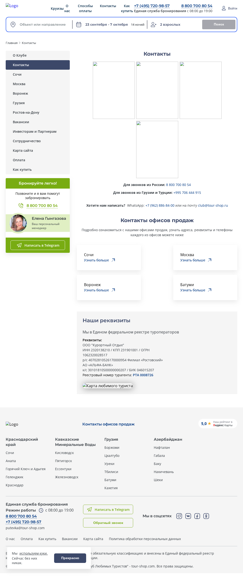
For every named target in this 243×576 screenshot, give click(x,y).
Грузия (19, 103)
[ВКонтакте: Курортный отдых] (188, 516)
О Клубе (20, 55)
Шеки (158, 480)
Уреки (109, 463)
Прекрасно (70, 558)
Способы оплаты (85, 8)
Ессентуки (63, 469)
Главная (12, 43)
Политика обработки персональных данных (145, 539)
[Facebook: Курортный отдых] (197, 516)
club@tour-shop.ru (213, 205)
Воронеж (20, 93)
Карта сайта (23, 150)
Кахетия (111, 488)
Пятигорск (63, 461)
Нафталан (162, 447)
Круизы (57, 8)
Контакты (21, 65)
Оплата (19, 160)
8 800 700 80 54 (196, 6)
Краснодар (14, 485)
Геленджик (14, 477)
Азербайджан (168, 439)
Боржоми (111, 447)
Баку (157, 463)
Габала (159, 455)
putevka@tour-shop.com (25, 528)
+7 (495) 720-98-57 (152, 6)
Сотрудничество (27, 141)
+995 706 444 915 (187, 192)
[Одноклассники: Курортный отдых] (206, 516)
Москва (19, 84)
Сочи (17, 74)
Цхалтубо (111, 455)
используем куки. (33, 553)
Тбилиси (111, 471)
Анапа (11, 461)
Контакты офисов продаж (108, 424)
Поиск (219, 24)
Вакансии (21, 122)
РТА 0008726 (143, 375)
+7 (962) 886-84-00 (159, 205)
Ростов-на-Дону (26, 112)
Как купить (22, 169)
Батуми (110, 480)
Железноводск (66, 477)
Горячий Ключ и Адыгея (26, 469)
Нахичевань (164, 471)
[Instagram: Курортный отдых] (179, 516)
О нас (67, 8)
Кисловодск (64, 452)
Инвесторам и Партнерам (34, 131)
